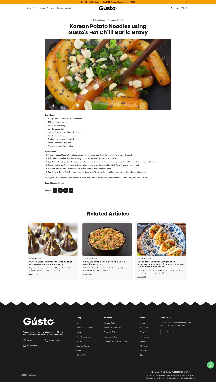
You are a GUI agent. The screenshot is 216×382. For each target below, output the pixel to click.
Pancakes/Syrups (83, 337)
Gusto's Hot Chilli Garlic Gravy (68, 132)
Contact (143, 350)
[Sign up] (189, 332)
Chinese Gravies (57, 183)
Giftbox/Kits (81, 355)
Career (143, 355)
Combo (79, 350)
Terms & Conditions (112, 327)
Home (142, 323)
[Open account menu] (177, 7)
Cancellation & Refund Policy (116, 341)
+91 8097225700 (54, 340)
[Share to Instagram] (71, 190)
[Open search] (172, 7)
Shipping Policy (110, 332)
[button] (186, 8)
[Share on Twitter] (60, 190)
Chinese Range (82, 346)
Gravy (78, 323)
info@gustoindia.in (33, 345)
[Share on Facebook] (55, 190)
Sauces (79, 332)
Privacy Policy (110, 323)
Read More (33, 274)
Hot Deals (144, 327)
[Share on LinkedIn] (65, 190)
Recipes (143, 341)
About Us (144, 346)
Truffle (79, 341)
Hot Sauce (144, 337)
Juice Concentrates (84, 327)
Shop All (143, 332)
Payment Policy (110, 337)
